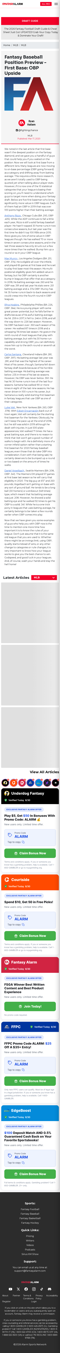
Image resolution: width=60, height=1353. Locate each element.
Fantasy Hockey (30, 1223)
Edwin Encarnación (28, 411)
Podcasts (30, 1249)
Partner (16, 1295)
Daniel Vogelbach (14, 470)
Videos (30, 1245)
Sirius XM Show (30, 1254)
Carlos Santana (13, 354)
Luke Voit (9, 407)
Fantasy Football (30, 1209)
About (5, 1295)
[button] (56, 4)
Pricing (30, 1236)
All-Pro (46, 4)
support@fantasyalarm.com (30, 1270)
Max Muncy (11, 258)
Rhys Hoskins (12, 304)
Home (6, 45)
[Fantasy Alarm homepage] (12, 4)
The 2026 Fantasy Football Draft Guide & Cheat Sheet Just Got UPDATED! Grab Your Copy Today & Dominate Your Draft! (30, 32)
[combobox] (44, 577)
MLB (15, 45)
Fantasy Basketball (30, 1218)
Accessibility (52, 1295)
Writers (30, 1240)
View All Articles (44, 772)
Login (34, 1301)
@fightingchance (28, 130)
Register (6, 1301)
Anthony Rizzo (12, 215)
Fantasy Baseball (30, 1213)
